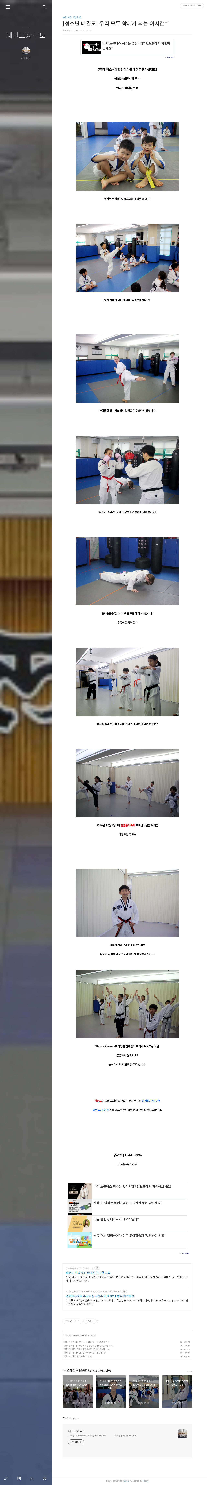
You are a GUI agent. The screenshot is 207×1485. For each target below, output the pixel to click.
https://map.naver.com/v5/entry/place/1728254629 (93, 1291)
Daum (126, 1481)
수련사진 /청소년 (72, 17)
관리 (45, 1478)
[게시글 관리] (79, 1321)
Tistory (145, 1481)
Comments (71, 1418)
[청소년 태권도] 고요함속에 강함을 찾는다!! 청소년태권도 (87, 1345)
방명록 (19, 1478)
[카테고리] (8, 7)
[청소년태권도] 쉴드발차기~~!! (76, 1356)
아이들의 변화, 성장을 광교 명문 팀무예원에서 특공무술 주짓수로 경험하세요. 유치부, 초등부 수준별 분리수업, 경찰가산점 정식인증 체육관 (127, 1302)
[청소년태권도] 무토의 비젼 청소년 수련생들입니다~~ (85, 1349)
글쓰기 (7, 1478)
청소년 (76, 1335)
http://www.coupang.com (80, 1268)
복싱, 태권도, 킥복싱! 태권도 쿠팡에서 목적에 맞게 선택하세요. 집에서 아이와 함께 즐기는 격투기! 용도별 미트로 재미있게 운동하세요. (126, 1278)
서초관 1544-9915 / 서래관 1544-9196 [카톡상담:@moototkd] (102, 1435)
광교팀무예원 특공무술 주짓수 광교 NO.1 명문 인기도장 (100, 1296)
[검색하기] (44, 7)
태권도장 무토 (26, 36)
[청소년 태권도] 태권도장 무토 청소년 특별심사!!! (83, 1353)
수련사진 (69, 1335)
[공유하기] (75, 1321)
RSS (32, 1478)
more (189, 1371)
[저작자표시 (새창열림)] (97, 1321)
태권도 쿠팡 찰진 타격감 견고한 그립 (88, 1273)
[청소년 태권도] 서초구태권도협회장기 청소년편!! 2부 (85, 1342)
